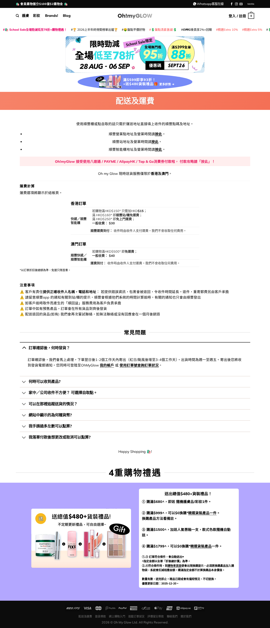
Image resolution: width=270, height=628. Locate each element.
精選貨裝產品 (201, 546)
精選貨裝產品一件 (202, 513)
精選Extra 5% (253, 29)
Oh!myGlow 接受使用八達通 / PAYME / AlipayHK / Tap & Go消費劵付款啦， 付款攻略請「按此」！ (135, 161)
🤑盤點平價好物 (134, 29)
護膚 (25, 15)
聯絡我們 (172, 616)
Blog (67, 15)
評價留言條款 (155, 616)
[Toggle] (24, 347)
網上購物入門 (117, 616)
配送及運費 (85, 616)
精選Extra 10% (228, 29)
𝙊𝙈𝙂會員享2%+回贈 (197, 29)
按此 (158, 134)
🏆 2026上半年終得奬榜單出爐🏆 (95, 29)
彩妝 (36, 15)
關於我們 (186, 616)
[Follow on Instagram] (236, 4)
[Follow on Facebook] (231, 4)
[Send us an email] (241, 4)
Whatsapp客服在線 (210, 4)
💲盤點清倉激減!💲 (164, 29)
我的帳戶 (107, 365)
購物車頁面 (174, 565)
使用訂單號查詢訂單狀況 (139, 365)
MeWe (250, 3)
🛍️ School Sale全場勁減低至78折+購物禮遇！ (36, 29)
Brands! (51, 15)
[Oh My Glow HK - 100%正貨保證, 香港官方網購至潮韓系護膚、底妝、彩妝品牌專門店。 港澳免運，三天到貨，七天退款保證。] (135, 15)
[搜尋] (17, 16)
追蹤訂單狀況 (136, 616)
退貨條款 (100, 616)
